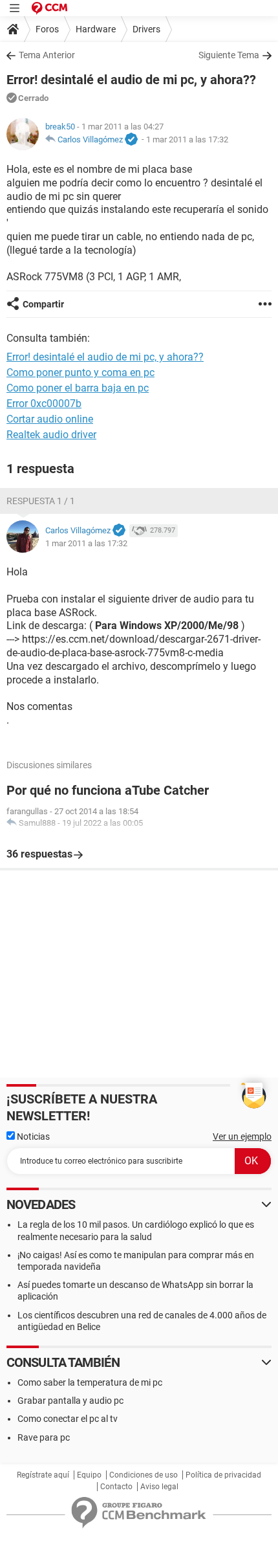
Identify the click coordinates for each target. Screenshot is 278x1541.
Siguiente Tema (228, 55)
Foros (47, 29)
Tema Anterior (47, 55)
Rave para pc (43, 1437)
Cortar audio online (49, 419)
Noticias (32, 1136)
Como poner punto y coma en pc (80, 372)
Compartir (43, 304)
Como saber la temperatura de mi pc (89, 1382)
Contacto (116, 1486)
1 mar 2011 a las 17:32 (187, 139)
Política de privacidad (223, 1475)
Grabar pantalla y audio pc (70, 1400)
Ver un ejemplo (242, 1136)
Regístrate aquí (43, 1475)
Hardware (96, 29)
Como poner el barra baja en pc (77, 388)
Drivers (146, 29)
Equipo (89, 1475)
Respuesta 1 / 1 (40, 501)
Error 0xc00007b (43, 403)
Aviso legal (159, 1486)
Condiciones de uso (143, 1475)
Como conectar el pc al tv (67, 1419)
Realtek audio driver (51, 434)
